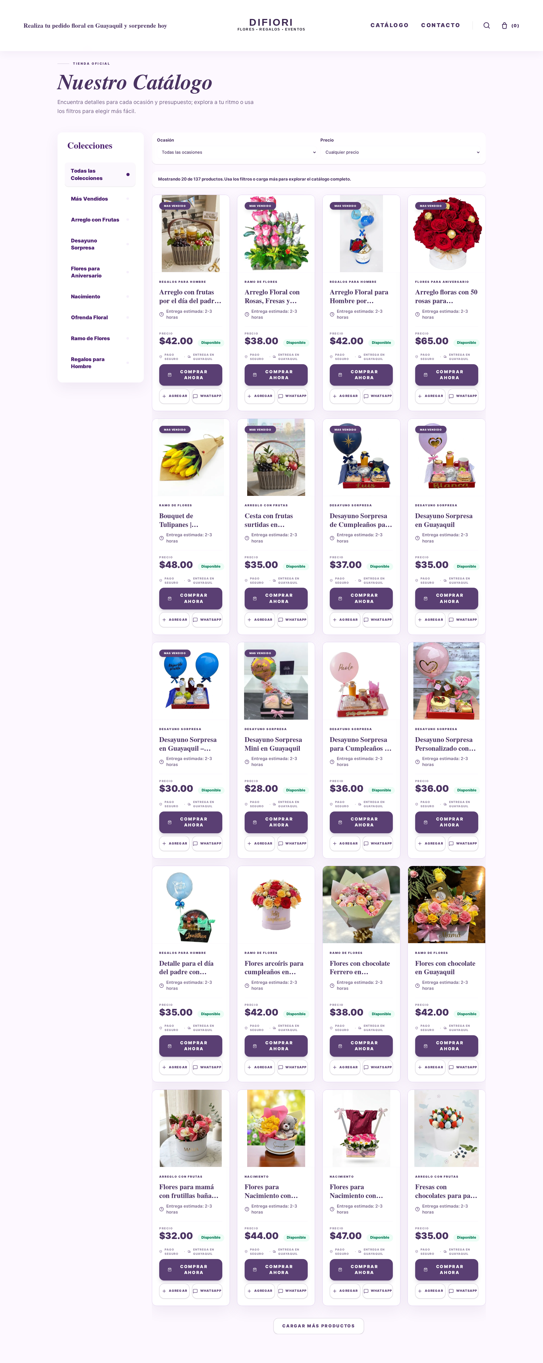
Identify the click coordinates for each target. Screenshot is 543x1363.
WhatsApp (210, 396)
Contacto (440, 25)
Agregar (178, 396)
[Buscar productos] (486, 25)
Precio (327, 140)
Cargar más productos (318, 1326)
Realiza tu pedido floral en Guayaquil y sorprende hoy (95, 25)
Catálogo (389, 25)
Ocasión (165, 140)
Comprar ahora (194, 374)
